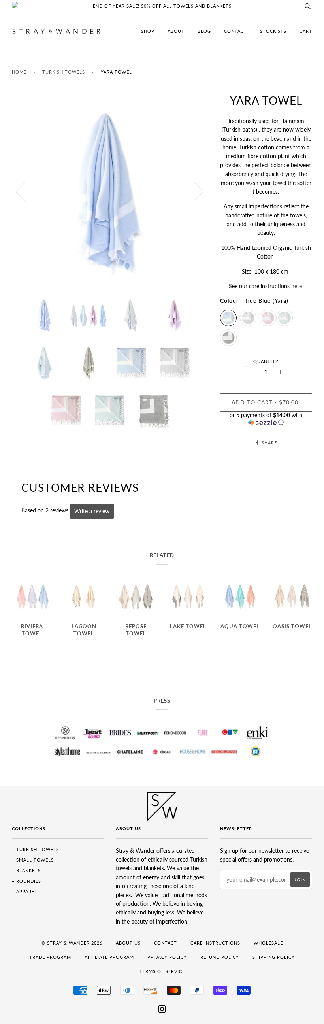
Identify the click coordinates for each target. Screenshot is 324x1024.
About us (128, 942)
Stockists (273, 31)
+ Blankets (26, 870)
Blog (204, 31)
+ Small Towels (33, 859)
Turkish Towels (63, 71)
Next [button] (193, 191)
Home (19, 71)
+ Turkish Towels (35, 849)
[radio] (228, 318)
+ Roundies (26, 881)
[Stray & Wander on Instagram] (162, 1010)
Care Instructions (215, 942)
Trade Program (50, 957)
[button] (266, 419)
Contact (235, 31)
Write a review (91, 511)
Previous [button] (25, 191)
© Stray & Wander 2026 (71, 942)
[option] (110, 191)
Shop (147, 31)
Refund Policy (219, 957)
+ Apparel (24, 891)
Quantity (266, 361)
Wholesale (268, 942)
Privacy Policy (167, 957)
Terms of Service (162, 971)
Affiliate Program (109, 957)
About (176, 31)
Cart (306, 31)
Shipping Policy (273, 957)
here (296, 286)
